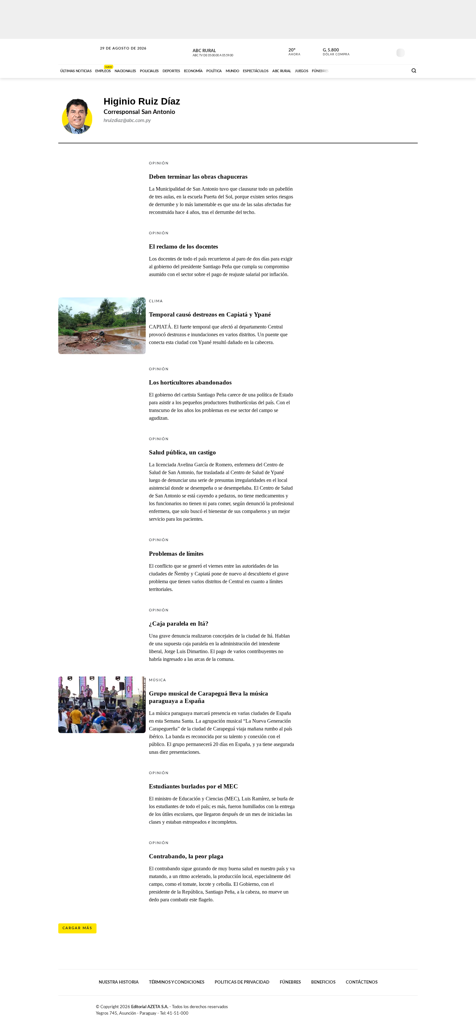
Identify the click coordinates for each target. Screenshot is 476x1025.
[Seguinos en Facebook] (358, 51)
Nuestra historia (119, 982)
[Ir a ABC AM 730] (368, 70)
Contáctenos (362, 982)
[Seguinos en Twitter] (368, 51)
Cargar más (77, 928)
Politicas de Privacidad (242, 982)
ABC (78, 51)
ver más (290, 52)
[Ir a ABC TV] (351, 70)
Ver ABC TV (225, 51)
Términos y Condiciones (176, 982)
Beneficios (323, 982)
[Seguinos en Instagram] (387, 51)
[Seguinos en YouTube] (377, 51)
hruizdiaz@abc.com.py (127, 120)
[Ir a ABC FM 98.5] (394, 70)
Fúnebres (290, 982)
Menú (412, 52)
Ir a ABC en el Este (117, 54)
